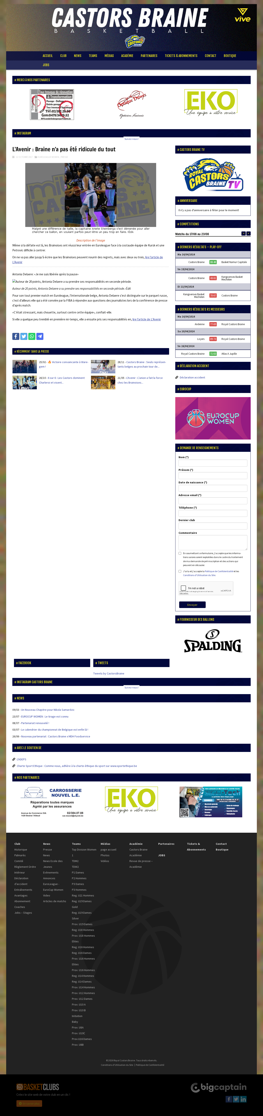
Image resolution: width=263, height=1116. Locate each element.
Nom (182, 457)
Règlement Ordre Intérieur (25, 869)
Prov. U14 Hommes (83, 987)
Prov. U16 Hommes (83, 970)
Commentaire (188, 533)
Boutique (230, 56)
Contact (210, 56)
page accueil (108, 849)
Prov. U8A (78, 1027)
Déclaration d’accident (21, 881)
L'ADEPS (21, 759)
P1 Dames (78, 872)
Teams (93, 56)
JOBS (46, 65)
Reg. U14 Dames (82, 981)
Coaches (19, 907)
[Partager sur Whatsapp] (31, 336)
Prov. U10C (78, 1033)
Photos (105, 855)
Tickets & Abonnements (181, 56)
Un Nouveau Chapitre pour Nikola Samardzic (48, 710)
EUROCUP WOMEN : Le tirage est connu (44, 716)
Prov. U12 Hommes (83, 993)
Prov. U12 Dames (82, 999)
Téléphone (186, 507)
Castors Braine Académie (138, 852)
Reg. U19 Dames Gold (82, 904)
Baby (75, 1022)
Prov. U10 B (79, 1010)
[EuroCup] (213, 418)
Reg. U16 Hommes (83, 947)
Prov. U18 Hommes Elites (83, 938)
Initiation (77, 1016)
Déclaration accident (192, 377)
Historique (20, 849)
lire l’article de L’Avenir (147, 319)
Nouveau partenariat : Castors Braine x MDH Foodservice (55, 736)
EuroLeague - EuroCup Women (53, 887)
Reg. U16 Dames (82, 953)
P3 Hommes (79, 890)
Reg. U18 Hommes (83, 930)
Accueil (48, 56)
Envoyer (192, 605)
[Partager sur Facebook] (15, 336)
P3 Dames (78, 884)
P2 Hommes (79, 878)
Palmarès (20, 855)
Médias (109, 56)
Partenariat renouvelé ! (35, 723)
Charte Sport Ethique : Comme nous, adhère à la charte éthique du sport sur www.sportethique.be (77, 766)
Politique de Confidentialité (219, 571)
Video (46, 895)
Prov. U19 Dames (82, 924)
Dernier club (187, 520)
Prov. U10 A (79, 1004)
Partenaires (149, 56)
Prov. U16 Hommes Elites (83, 961)
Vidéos (105, 861)
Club (63, 56)
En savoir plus (31, 1103)
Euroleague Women (48, 157)
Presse (64, 157)
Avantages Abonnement (22, 898)
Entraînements (23, 890)
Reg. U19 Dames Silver (82, 915)
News (77, 56)
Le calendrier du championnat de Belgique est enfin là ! (54, 729)
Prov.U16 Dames (82, 1039)
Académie (127, 56)
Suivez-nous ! (131, 138)
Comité (18, 861)
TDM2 (75, 861)
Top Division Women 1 (84, 852)
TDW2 (75, 867)
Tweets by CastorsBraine (108, 673)
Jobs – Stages (23, 912)
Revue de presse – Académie (141, 864)
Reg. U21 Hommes (83, 895)
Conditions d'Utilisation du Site (199, 575)
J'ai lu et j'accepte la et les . (211, 573)
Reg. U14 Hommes (83, 976)
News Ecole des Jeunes (53, 864)
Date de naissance (191, 482)
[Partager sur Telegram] (39, 336)
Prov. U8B (78, 1045)
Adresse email (188, 495)
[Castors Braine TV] (213, 175)
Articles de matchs (54, 901)
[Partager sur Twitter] (23, 336)
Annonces (49, 878)
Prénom (184, 470)
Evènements (51, 872)
